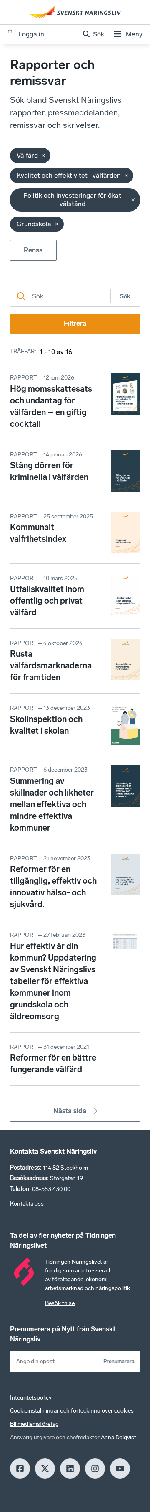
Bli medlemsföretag (34, 1424)
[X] (45, 1468)
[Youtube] (120, 1468)
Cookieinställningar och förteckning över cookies (72, 1410)
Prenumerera (119, 1361)
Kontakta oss (27, 1203)
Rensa (33, 250)
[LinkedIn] (70, 1468)
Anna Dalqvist (118, 1437)
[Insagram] (95, 1468)
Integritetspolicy (31, 1397)
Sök (125, 296)
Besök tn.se (60, 1303)
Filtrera (75, 323)
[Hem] (75, 12)
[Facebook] (20, 1468)
